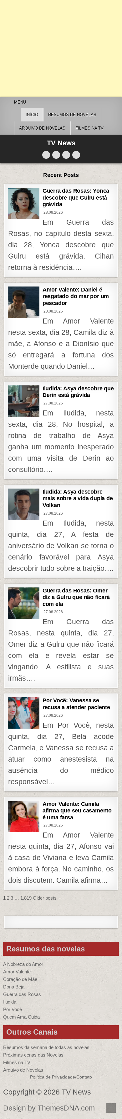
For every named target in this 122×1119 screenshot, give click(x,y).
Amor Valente (17, 971)
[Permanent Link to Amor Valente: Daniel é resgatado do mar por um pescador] (23, 302)
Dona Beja (13, 986)
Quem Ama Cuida (21, 1017)
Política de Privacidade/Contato (61, 1077)
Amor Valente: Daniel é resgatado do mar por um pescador (76, 296)
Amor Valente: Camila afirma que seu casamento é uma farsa (77, 811)
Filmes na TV (89, 128)
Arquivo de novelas (42, 128)
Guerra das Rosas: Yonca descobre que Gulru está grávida (76, 197)
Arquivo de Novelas (23, 1070)
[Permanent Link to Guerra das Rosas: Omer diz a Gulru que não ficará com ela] (23, 603)
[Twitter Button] (46, 155)
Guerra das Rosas (22, 994)
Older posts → (48, 898)
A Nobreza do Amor (23, 964)
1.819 (26, 898)
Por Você (12, 1009)
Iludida (9, 1001)
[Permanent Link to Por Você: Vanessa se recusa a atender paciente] (23, 713)
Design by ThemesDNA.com (49, 1108)
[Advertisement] (61, 48)
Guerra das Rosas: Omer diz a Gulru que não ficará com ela (76, 597)
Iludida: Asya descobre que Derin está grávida (78, 392)
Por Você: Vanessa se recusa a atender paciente (76, 703)
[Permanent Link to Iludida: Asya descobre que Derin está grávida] (23, 401)
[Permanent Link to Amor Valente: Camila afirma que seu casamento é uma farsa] (23, 816)
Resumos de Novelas (72, 114)
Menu (20, 102)
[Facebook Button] (56, 155)
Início (32, 114)
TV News (61, 143)
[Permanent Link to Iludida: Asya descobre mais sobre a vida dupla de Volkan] (23, 504)
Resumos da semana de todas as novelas (46, 1047)
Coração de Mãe (20, 979)
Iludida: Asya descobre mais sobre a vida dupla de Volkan (78, 498)
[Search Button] (76, 155)
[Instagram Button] (66, 155)
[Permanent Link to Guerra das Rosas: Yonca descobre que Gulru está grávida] (23, 203)
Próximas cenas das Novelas (33, 1054)
